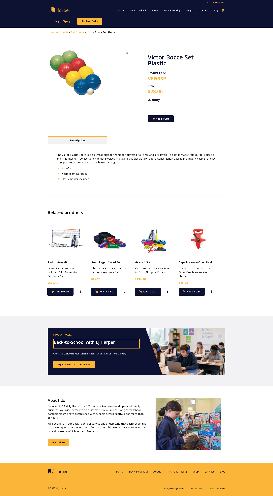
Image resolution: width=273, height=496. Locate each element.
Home (121, 10)
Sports (64, 32)
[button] (127, 53)
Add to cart (162, 118)
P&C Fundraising (172, 10)
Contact (203, 10)
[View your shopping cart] (223, 10)
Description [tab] (77, 140)
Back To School (138, 10)
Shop (189, 10)
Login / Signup (63, 21)
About (155, 10)
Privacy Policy (197, 488)
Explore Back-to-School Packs (74, 364)
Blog (216, 10)
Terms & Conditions (217, 488)
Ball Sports (77, 32)
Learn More (58, 442)
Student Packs (90, 21)
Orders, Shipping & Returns (174, 488)
